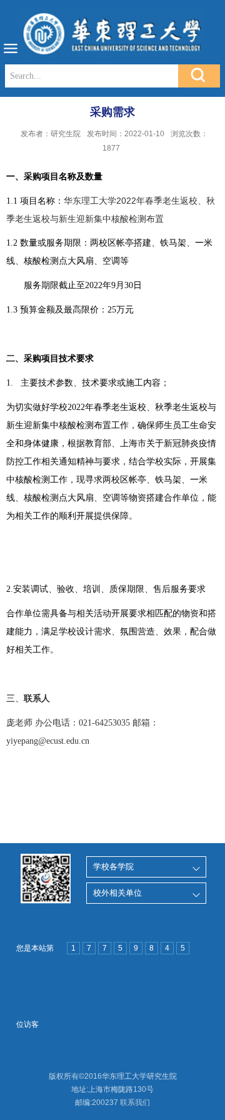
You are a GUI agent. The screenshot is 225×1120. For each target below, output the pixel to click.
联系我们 (135, 1102)
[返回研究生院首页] (112, 33)
